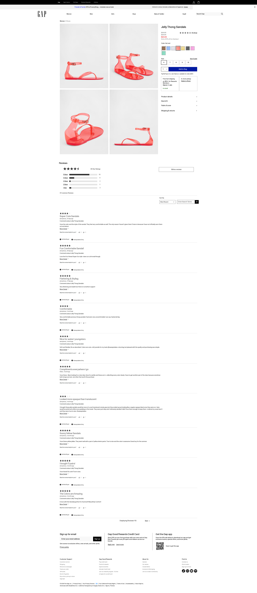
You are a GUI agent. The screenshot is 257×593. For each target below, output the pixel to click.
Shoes (68, 21)
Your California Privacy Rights (107, 583)
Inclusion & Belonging (148, 569)
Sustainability (130, 583)
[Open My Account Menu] (194, 2)
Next (146, 521)
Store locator (185, 564)
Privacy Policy (77, 583)
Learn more (120, 544)
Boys (134, 14)
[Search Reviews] (197, 202)
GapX (184, 14)
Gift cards (62, 571)
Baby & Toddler (159, 14)
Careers (144, 562)
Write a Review (176, 169)
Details (186, 7)
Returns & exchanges (66, 566)
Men (91, 14)
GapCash (62, 579)
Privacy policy (64, 547)
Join (170, 85)
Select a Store (186, 81)
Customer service (65, 562)
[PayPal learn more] (170, 74)
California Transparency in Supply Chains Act (91, 585)
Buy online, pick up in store (67, 576)
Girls (112, 14)
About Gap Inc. (139, 583)
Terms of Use (120, 583)
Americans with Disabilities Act (68, 585)
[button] (109, 90)
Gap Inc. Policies (110, 585)
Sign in (165, 85)
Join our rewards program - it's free (108, 571)
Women (69, 14)
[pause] (255, 7)
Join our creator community (150, 571)
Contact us (185, 562)
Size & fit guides (64, 574)
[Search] (222, 14)
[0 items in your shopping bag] (198, 2)
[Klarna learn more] (178, 74)
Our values (145, 564)
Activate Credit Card (104, 569)
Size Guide (193, 59)
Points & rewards (104, 564)
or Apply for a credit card (105, 574)
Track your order (64, 569)
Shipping (62, 564)
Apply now (111, 544)
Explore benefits (103, 566)
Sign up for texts (186, 566)
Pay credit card (103, 562)
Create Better (146, 566)
